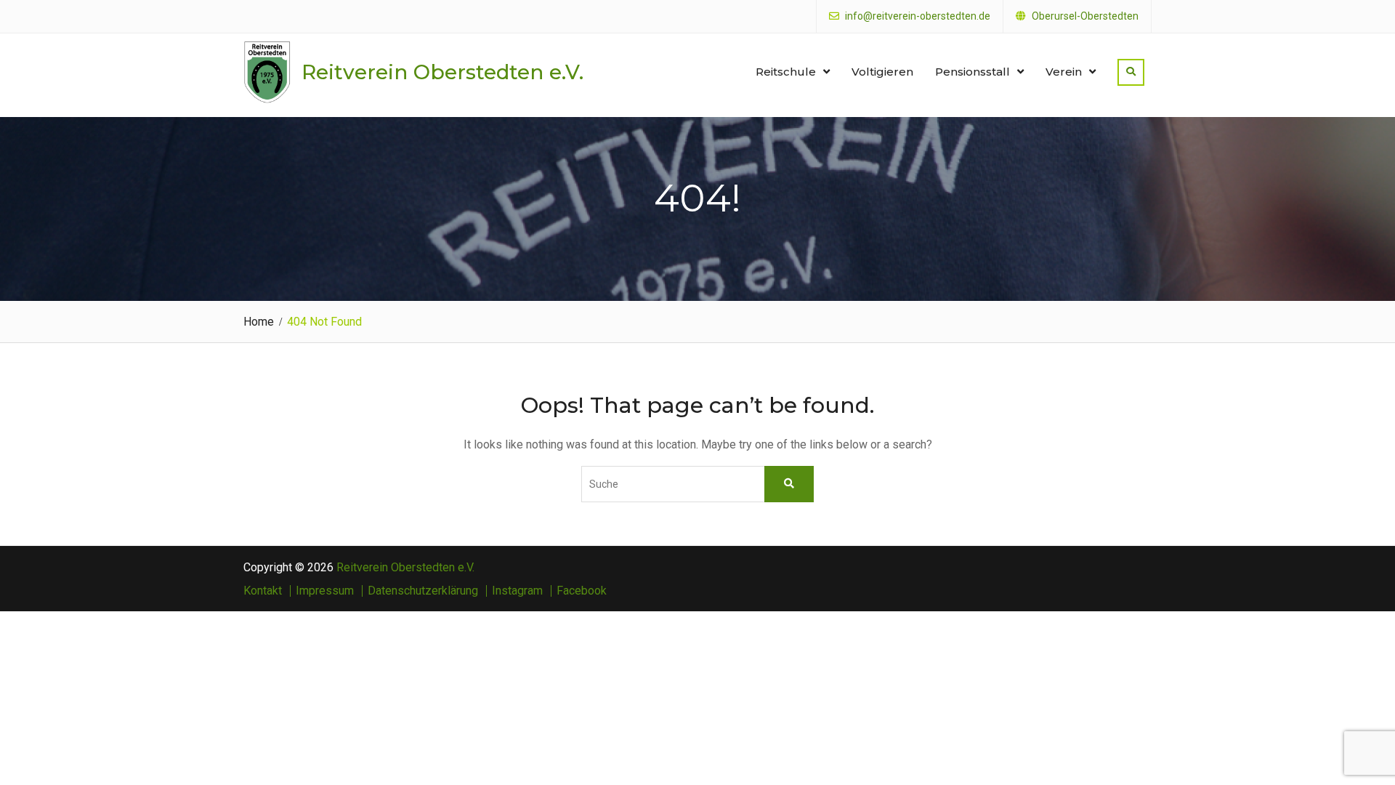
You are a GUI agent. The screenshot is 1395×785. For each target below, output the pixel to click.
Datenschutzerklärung (423, 591)
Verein (1064, 71)
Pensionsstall (972, 71)
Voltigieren (882, 71)
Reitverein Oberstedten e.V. (442, 72)
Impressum (325, 591)
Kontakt (262, 591)
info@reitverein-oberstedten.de (917, 16)
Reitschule (786, 71)
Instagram (517, 591)
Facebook (582, 591)
